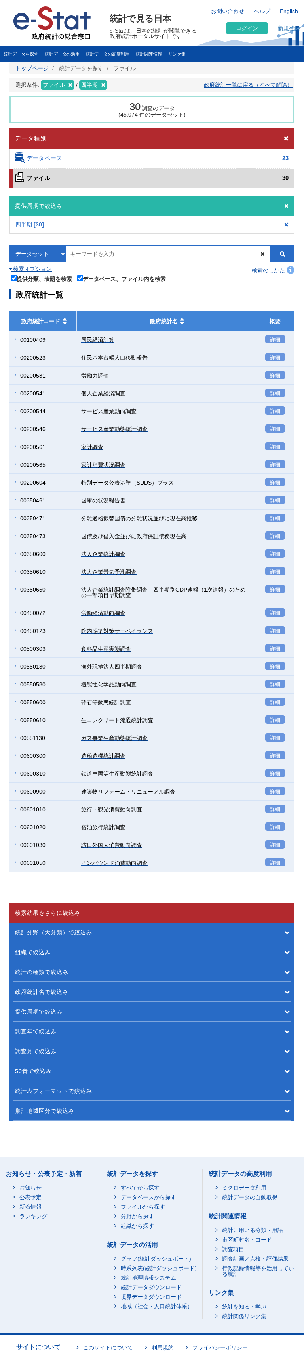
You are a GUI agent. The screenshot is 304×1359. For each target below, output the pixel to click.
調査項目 (233, 1249)
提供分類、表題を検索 (44, 279)
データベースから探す (148, 1197)
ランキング (33, 1216)
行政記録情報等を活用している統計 (258, 1271)
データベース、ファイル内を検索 (124, 279)
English (289, 11)
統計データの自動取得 (249, 1197)
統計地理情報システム (148, 1277)
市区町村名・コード (247, 1239)
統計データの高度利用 (107, 54)
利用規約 (163, 1347)
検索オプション (31, 269)
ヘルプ (262, 11)
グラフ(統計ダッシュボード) (156, 1258)
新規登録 (289, 28)
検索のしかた (269, 270)
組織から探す (137, 1226)
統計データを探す (21, 54)
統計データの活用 (62, 54)
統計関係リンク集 (244, 1316)
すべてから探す (140, 1187)
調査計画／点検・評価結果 (255, 1258)
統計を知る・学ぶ (244, 1306)
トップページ (32, 68)
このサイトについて (108, 1347)
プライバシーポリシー (220, 1347)
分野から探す (137, 1216)
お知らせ (30, 1187)
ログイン (247, 28)
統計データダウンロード (151, 1287)
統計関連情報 (149, 54)
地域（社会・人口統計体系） (157, 1306)
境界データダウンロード (151, 1297)
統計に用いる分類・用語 (252, 1230)
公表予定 (30, 1197)
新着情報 (30, 1206)
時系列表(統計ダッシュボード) (159, 1268)
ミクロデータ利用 (244, 1187)
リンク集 (177, 54)
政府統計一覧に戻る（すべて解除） (248, 85)
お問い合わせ (227, 11)
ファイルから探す (143, 1206)
